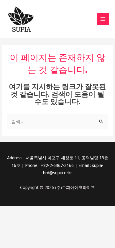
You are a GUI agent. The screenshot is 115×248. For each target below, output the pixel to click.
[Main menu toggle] (103, 19)
